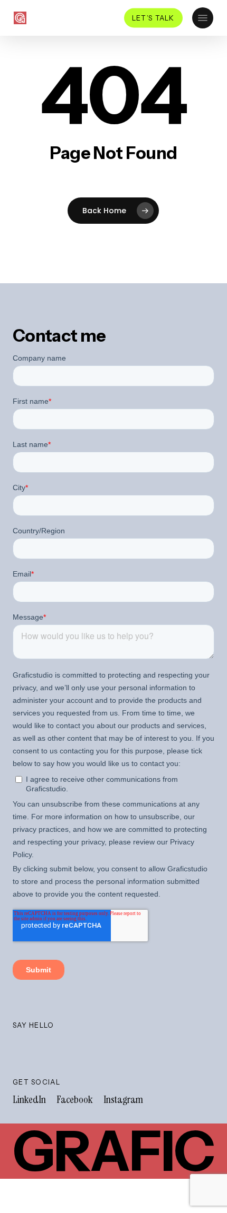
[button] (202, 18)
